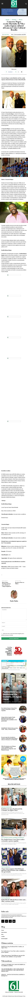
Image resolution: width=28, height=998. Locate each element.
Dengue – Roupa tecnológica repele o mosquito (13, 975)
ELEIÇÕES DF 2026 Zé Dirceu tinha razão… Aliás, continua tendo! (9, 729)
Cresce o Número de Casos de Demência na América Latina (13, 965)
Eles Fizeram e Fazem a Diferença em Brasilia (12, 837)
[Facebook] (2, 921)
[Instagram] (6, 921)
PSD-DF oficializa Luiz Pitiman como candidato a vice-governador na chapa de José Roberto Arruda (8, 748)
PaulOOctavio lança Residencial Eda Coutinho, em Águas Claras (12, 695)
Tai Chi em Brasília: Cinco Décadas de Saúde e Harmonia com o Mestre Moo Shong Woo (12, 970)
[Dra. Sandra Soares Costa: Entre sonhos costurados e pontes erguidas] (23, 709)
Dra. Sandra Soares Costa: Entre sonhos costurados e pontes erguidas (9, 709)
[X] (10, 921)
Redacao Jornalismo (7, 701)
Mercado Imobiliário (6, 807)
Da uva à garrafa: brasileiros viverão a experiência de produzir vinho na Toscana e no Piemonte (9, 738)
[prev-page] (22, 675)
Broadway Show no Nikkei (19, 583)
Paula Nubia (6, 34)
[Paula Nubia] (14, 594)
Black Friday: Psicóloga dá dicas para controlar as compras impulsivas (6, 584)
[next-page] (24, 675)
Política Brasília (5, 867)
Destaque (14, 19)
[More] (21, 72)
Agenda (7, 19)
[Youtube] (13, 921)
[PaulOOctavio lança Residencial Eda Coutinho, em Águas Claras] (14, 688)
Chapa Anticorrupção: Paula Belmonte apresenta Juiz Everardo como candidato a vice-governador (9, 719)
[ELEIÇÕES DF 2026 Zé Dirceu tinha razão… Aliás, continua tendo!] (23, 729)
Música (20, 19)
